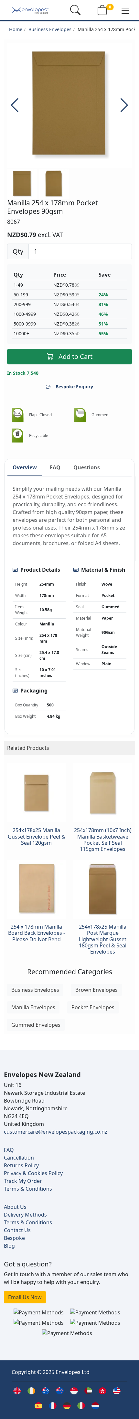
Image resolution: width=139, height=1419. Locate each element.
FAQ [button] (55, 467)
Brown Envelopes (96, 989)
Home (15, 29)
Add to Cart (75, 356)
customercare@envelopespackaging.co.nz (55, 1131)
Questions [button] (86, 467)
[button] (125, 10)
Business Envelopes (49, 29)
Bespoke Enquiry (74, 386)
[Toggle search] (75, 10)
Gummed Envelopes (35, 1024)
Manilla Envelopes (33, 1007)
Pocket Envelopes (92, 1007)
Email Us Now (25, 1297)
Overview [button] (25, 467)
